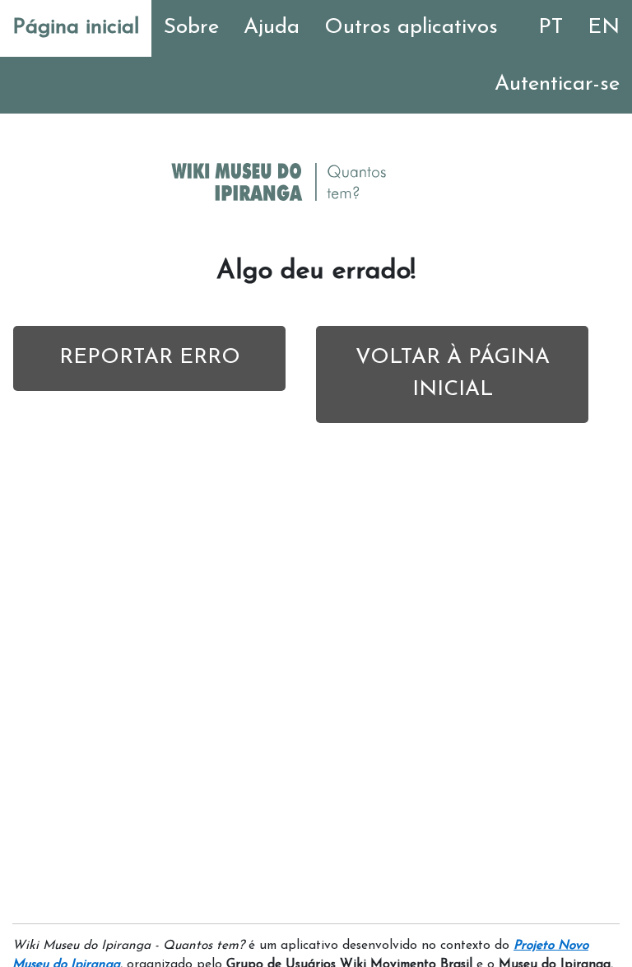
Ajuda (272, 27)
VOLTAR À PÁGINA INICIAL (453, 373)
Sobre (191, 27)
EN (604, 27)
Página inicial (75, 27)
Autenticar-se (557, 84)
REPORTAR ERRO (149, 357)
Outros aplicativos (411, 27)
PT (550, 27)
